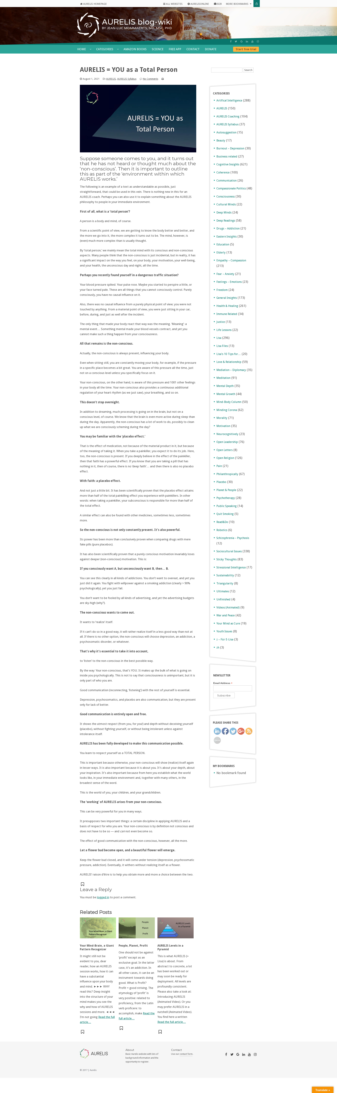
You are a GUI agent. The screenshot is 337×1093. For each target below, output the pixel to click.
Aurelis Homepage (94, 3)
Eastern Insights (226, 236)
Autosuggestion (226, 132)
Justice (220, 322)
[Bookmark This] (83, 884)
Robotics (221, 530)
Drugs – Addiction (228, 228)
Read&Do (222, 522)
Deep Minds (224, 212)
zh (217, 647)
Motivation (223, 426)
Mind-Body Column (228, 402)
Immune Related (226, 314)
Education (222, 244)
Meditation (223, 378)
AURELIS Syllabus (126, 78)
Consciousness (225, 196)
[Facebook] (231, 41)
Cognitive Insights (227, 164)
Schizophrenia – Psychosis (232, 538)
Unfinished (223, 599)
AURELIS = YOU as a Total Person (129, 69)
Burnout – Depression (230, 148)
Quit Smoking (225, 514)
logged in (103, 897)
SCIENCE (157, 49)
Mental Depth (225, 386)
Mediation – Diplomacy (231, 370)
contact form (186, 1054)
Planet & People (226, 490)
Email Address (222, 683)
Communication (226, 180)
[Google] (241, 41)
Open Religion (225, 458)
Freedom (222, 290)
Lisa (218, 338)
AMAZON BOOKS (135, 49)
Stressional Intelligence (231, 567)
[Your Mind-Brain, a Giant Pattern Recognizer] (98, 929)
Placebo (221, 482)
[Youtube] (252, 41)
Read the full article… (171, 1022)
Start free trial (246, 49)
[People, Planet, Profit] (137, 929)
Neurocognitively (227, 434)
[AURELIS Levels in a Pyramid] (175, 929)
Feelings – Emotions (229, 282)
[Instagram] (258, 41)
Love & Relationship (228, 362)
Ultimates (222, 591)
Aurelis (93, 1070)
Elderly (221, 252)
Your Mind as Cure (228, 623)
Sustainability (225, 575)
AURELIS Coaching (227, 116)
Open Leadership (227, 442)
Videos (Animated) (228, 607)
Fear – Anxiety (225, 274)
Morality (221, 418)
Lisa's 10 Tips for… (228, 354)
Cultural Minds (226, 204)
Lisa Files (222, 346)
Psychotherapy (225, 498)
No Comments (150, 78)
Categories (105, 49)
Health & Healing (227, 306)
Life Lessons (224, 330)
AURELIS (111, 78)
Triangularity (224, 583)
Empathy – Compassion (231, 260)
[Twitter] (236, 41)
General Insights (226, 297)
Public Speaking (226, 506)
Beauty (220, 140)
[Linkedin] (247, 41)
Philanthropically (227, 474)
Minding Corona (226, 410)
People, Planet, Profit (133, 945)
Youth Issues (224, 631)
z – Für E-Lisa (224, 639)
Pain (219, 466)
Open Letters (224, 450)
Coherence (223, 172)
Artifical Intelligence (229, 100)
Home (82, 49)
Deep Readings (225, 220)
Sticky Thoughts (226, 559)
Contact (193, 49)
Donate (210, 49)
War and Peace (225, 615)
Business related (226, 156)
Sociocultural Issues (229, 551)
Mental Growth (225, 394)
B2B (219, 3)
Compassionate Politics (231, 188)
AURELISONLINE (199, 3)
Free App (175, 49)
